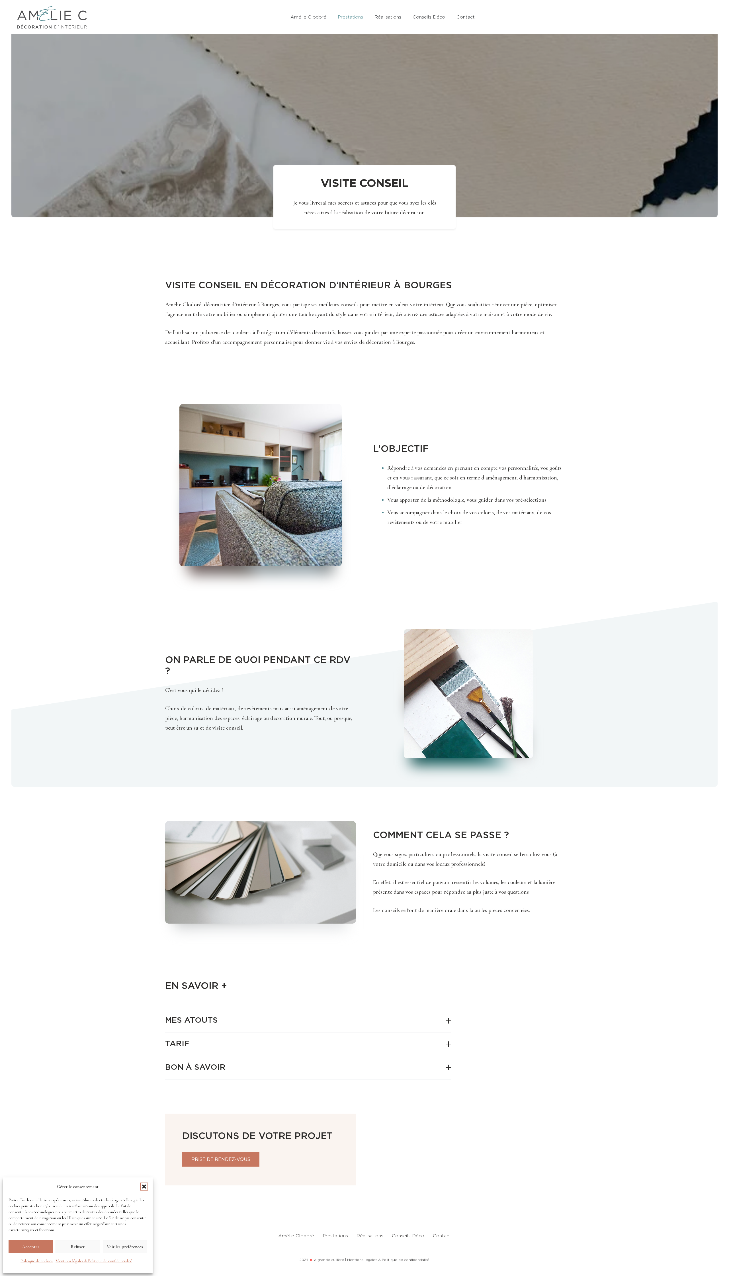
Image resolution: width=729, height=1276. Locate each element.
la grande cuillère (329, 1259)
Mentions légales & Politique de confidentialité (94, 1261)
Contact (442, 1236)
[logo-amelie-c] (52, 17)
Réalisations (370, 1236)
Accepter (30, 1246)
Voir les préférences (125, 1246)
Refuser (78, 1246)
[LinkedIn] (696, 17)
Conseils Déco (408, 1236)
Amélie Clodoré (296, 1236)
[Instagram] (709, 17)
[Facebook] (684, 17)
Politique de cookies (37, 1261)
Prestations (335, 1236)
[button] (144, 1186)
